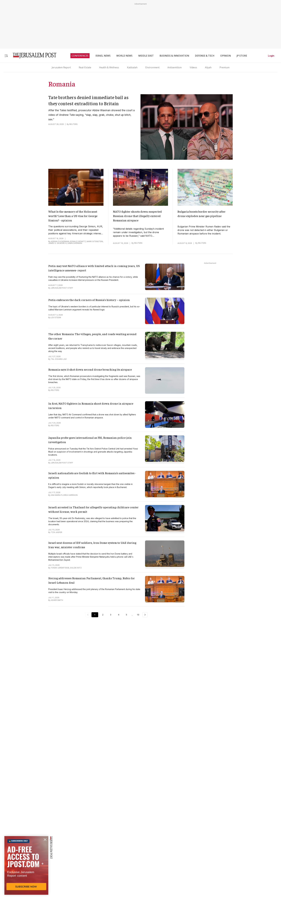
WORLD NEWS (124, 55)
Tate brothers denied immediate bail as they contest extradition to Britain (88, 100)
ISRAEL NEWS (102, 55)
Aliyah (208, 67)
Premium (224, 67)
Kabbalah (132, 67)
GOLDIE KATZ (76, 568)
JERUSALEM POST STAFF (62, 288)
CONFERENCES (80, 55)
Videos (193, 67)
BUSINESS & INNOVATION (174, 55)
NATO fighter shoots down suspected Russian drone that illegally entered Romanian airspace (137, 216)
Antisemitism (174, 67)
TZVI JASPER (56, 532)
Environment (152, 67)
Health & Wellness (109, 67)
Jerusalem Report (61, 67)
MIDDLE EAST (146, 55)
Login (271, 55)
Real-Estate (85, 67)
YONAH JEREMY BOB (60, 568)
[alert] (26, 870)
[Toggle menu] (6, 55)
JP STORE (242, 55)
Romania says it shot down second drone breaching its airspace (90, 369)
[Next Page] (145, 614)
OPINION (225, 55)
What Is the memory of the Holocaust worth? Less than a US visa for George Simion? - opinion (72, 216)
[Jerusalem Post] (32, 55)
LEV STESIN (56, 317)
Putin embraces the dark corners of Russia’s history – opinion (89, 300)
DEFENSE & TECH (204, 55)
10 (138, 614)
